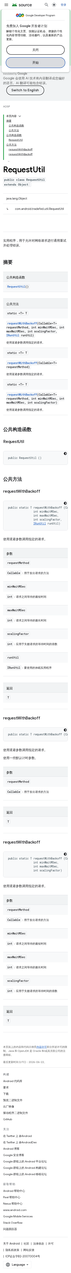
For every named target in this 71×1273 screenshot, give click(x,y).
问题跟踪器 (10, 1229)
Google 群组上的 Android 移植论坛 (25, 1174)
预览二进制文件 (12, 1100)
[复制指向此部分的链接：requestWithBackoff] (44, 491)
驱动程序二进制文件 (15, 1113)
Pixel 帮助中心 (11, 1197)
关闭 (35, 50)
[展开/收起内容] (19, 116)
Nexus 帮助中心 (12, 1203)
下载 (6, 1094)
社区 (26, 1243)
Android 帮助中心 (14, 1191)
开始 (35, 63)
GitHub (7, 1119)
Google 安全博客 (13, 1155)
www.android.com (15, 1210)
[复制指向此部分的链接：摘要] (17, 262)
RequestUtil (16, 286)
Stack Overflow (12, 1222)
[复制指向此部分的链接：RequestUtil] (28, 442)
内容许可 (41, 1047)
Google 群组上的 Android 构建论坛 (25, 1168)
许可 (51, 1243)
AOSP (6, 106)
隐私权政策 (12, 1250)
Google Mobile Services (18, 1216)
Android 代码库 (12, 1081)
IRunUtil (12, 335)
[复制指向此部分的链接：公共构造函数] (35, 429)
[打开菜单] (6, 5)
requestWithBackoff (22, 323)
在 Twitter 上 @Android (17, 1136)
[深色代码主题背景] (65, 453)
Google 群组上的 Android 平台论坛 (25, 1161)
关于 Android (11, 1243)
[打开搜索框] (46, 4)
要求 (6, 1087)
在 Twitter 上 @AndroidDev (20, 1142)
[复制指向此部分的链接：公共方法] (26, 479)
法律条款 (38, 1243)
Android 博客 (11, 1148)
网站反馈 (28, 1250)
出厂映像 (8, 1106)
